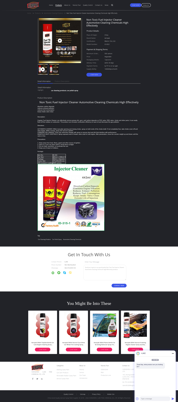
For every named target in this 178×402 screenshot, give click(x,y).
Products (58, 5)
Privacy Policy (96, 394)
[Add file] (137, 398)
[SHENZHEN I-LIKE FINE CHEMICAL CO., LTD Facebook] (33, 378)
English (146, 5)
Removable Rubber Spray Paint (66, 376)
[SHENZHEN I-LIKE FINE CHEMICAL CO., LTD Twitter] (37, 378)
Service (81, 372)
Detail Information (44, 81)
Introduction (83, 378)
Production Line (106, 375)
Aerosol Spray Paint (63, 379)
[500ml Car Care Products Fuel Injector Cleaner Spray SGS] (60, 40)
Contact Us (98, 5)
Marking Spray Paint (63, 370)
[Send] (172, 398)
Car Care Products (62, 373)
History (81, 369)
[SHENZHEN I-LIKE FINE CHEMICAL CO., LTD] (54, 273)
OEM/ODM (104, 369)
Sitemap (82, 394)
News (106, 5)
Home (51, 5)
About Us (67, 5)
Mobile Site (110, 394)
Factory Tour (77, 5)
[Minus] (173, 353)
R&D (102, 372)
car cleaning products (44, 239)
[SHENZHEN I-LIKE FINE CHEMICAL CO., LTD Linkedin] (42, 378)
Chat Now (135, 5)
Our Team (82, 375)
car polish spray (57, 239)
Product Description (62, 81)
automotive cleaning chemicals (72, 239)
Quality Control (88, 5)
